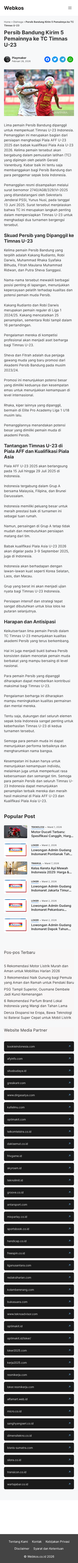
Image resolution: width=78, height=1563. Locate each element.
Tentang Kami (18, 1541)
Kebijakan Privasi (58, 1541)
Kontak (37, 1541)
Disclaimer (21, 1548)
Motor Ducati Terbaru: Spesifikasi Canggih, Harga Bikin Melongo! (52, 836)
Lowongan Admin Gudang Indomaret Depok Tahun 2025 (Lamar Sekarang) (51, 929)
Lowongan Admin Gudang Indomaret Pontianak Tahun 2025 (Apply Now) (52, 854)
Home (7, 21)
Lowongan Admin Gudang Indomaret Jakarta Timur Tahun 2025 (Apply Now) (51, 890)
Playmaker (19, 57)
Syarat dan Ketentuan (48, 1548)
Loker (35, 845)
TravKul (36, 863)
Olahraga (18, 21)
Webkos (14, 8)
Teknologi (37, 827)
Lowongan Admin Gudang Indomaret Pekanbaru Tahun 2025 (51, 910)
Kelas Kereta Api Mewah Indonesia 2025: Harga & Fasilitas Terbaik (50, 872)
